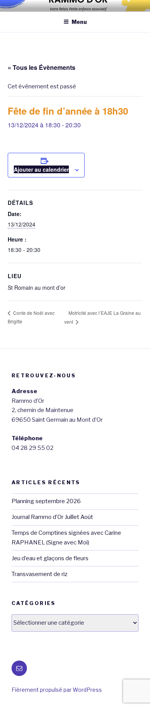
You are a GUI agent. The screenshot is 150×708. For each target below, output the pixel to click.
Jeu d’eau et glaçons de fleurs (50, 558)
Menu (79, 22)
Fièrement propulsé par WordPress (57, 689)
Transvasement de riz (39, 574)
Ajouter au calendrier (41, 169)
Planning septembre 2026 (46, 501)
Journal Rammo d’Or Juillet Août (52, 517)
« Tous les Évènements (41, 67)
